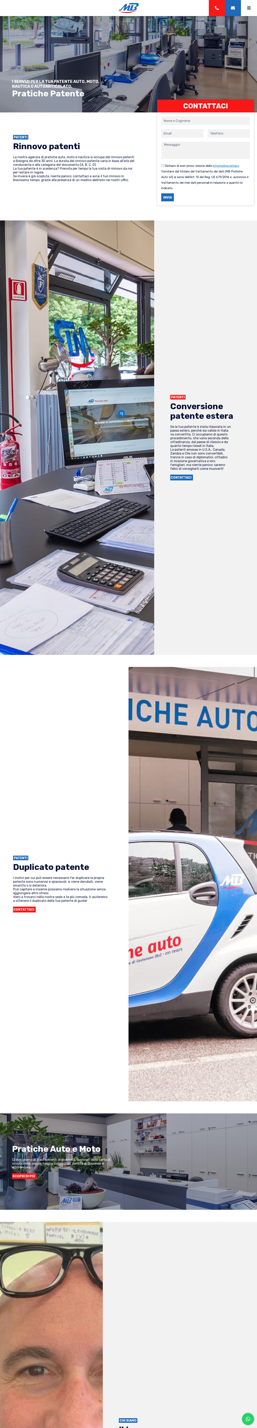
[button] (181, 477)
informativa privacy (226, 166)
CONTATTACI (205, 106)
